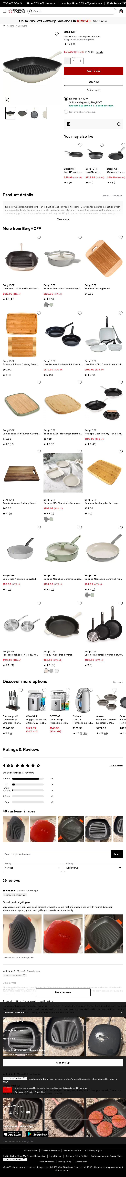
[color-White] (57, 671)
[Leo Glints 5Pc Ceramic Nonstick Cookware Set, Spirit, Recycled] (103, 334)
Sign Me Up (63, 1062)
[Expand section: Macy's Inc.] (63, 1038)
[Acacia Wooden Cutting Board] (22, 473)
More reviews (63, 992)
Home (11, 26)
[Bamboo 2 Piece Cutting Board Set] (22, 334)
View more (63, 219)
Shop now (100, 21)
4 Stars (7, 784)
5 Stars (6, 778)
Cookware (22, 26)
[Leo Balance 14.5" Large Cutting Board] (22, 403)
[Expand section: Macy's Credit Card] (63, 1021)
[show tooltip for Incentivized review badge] (23, 894)
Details (99, 52)
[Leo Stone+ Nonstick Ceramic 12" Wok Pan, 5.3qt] (94, 154)
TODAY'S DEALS (12, 3)
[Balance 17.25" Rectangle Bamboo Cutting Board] (62, 403)
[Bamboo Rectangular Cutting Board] (103, 473)
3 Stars (6, 790)
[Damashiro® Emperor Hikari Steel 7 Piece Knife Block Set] (13, 700)
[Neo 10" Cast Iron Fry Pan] (62, 624)
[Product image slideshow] (32, 67)
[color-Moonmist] (46, 305)
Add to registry (94, 90)
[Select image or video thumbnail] (10, 113)
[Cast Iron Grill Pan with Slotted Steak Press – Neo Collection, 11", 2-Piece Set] (22, 258)
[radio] (46, 304)
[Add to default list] (80, 145)
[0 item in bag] (121, 11)
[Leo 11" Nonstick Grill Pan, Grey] (73, 154)
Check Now (40, 1092)
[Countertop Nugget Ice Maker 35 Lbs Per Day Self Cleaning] (60, 700)
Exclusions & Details (24, 1092)
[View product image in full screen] (7, 100)
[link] (73, 175)
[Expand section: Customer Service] (63, 1012)
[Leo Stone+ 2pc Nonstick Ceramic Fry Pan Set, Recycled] (62, 334)
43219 (84, 98)
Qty (73, 57)
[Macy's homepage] (4, 26)
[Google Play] (37, 1134)
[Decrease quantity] (67, 61)
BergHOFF (70, 31)
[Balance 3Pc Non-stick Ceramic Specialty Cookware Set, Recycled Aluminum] (62, 473)
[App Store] (12, 1134)
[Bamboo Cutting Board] (103, 258)
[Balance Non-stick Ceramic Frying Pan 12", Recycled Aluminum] (103, 549)
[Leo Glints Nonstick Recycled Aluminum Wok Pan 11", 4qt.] (22, 549)
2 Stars (6, 796)
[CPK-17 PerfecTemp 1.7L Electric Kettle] (83, 700)
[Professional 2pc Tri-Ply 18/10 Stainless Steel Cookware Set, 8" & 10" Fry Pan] (22, 624)
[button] (32, 74)
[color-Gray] (51, 671)
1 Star (6, 802)
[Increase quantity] (80, 61)
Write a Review (116, 765)
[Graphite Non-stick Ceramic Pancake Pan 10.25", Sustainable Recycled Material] (116, 154)
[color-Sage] (51, 305)
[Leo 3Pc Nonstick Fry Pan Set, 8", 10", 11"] (103, 624)
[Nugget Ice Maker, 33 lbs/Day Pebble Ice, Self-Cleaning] (36, 700)
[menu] (5, 11)
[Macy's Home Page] (17, 11)
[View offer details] (93, 124)
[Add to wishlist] (57, 34)
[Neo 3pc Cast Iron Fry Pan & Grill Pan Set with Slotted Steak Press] (103, 403)
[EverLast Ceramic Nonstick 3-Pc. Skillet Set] (106, 700)
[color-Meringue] (46, 671)
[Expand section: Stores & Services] (63, 1030)
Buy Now (93, 81)
